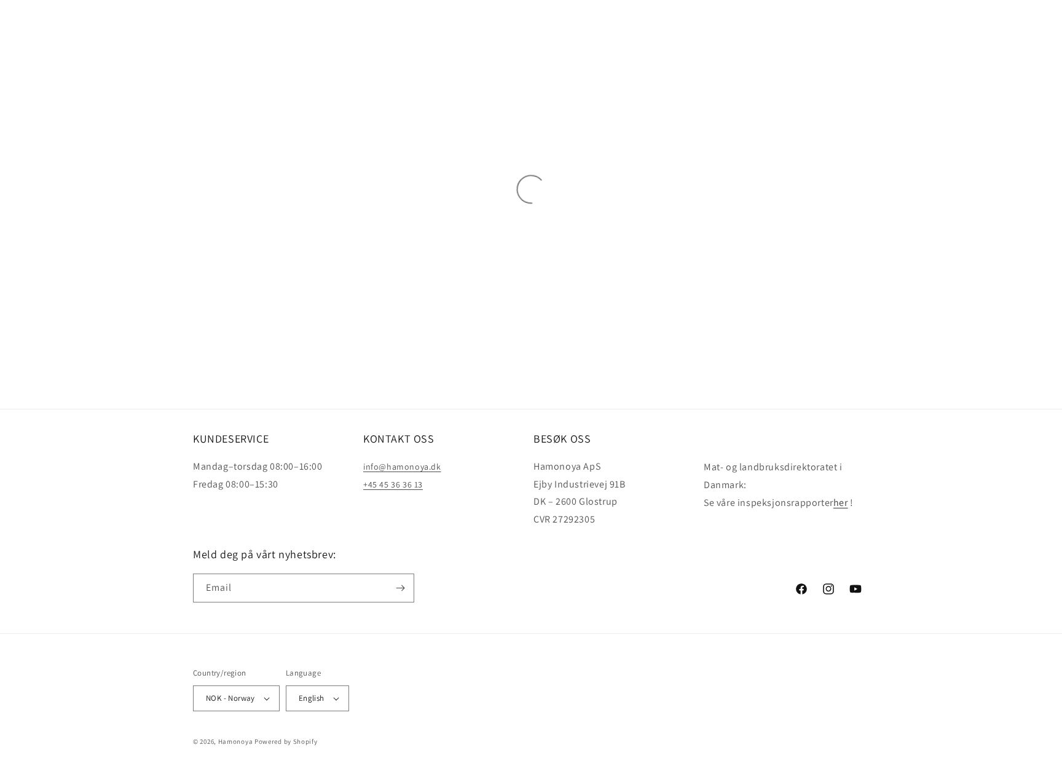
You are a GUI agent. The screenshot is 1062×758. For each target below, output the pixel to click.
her (840, 502)
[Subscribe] (400, 588)
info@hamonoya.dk (402, 466)
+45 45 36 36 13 (393, 484)
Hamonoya (235, 741)
